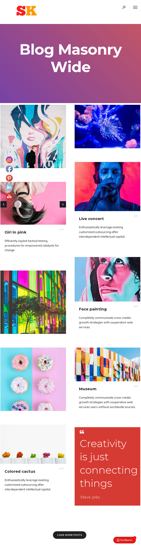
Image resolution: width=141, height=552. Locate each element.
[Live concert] (107, 186)
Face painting (93, 309)
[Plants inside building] (33, 312)
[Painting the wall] (33, 147)
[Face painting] (107, 279)
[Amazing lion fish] (107, 126)
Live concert (91, 218)
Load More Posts (69, 535)
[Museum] (107, 364)
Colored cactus (20, 471)
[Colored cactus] (33, 444)
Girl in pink (15, 232)
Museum (87, 389)
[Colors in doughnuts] (33, 387)
